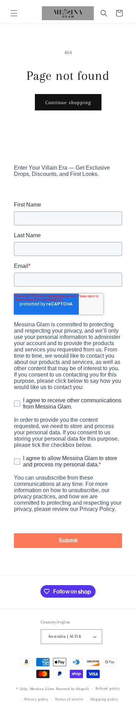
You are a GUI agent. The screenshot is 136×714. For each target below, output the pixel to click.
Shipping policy (104, 699)
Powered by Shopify (72, 688)
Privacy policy (36, 699)
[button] (14, 13)
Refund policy (108, 688)
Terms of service (69, 699)
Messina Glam (42, 688)
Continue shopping (68, 102)
